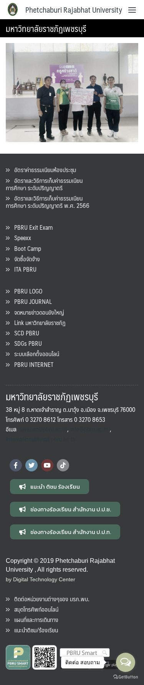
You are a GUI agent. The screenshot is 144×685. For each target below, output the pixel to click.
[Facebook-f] (16, 465)
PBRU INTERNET (31, 364)
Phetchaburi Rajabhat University (73, 9)
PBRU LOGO (26, 291)
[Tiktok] (63, 465)
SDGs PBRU (26, 343)
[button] (49, 486)
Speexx (20, 237)
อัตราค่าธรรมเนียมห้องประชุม (43, 169)
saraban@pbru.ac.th (43, 429)
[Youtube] (47, 465)
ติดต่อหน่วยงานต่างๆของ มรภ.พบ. (49, 599)
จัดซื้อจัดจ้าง (25, 259)
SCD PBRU (24, 333)
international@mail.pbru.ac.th (40, 439)
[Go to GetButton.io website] (125, 677)
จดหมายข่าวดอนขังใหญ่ (37, 312)
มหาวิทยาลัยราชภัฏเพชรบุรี (46, 28)
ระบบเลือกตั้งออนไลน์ (34, 353)
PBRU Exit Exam (31, 227)
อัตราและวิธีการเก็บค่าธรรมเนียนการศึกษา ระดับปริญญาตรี (44, 184)
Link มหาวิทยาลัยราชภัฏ (38, 322)
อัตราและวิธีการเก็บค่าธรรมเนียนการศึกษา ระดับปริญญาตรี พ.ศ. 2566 (47, 202)
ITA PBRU (23, 269)
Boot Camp (25, 248)
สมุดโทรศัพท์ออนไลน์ (34, 609)
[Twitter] (31, 465)
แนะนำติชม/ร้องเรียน (34, 630)
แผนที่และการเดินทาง (34, 619)
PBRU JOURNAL (31, 301)
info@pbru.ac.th (89, 429)
